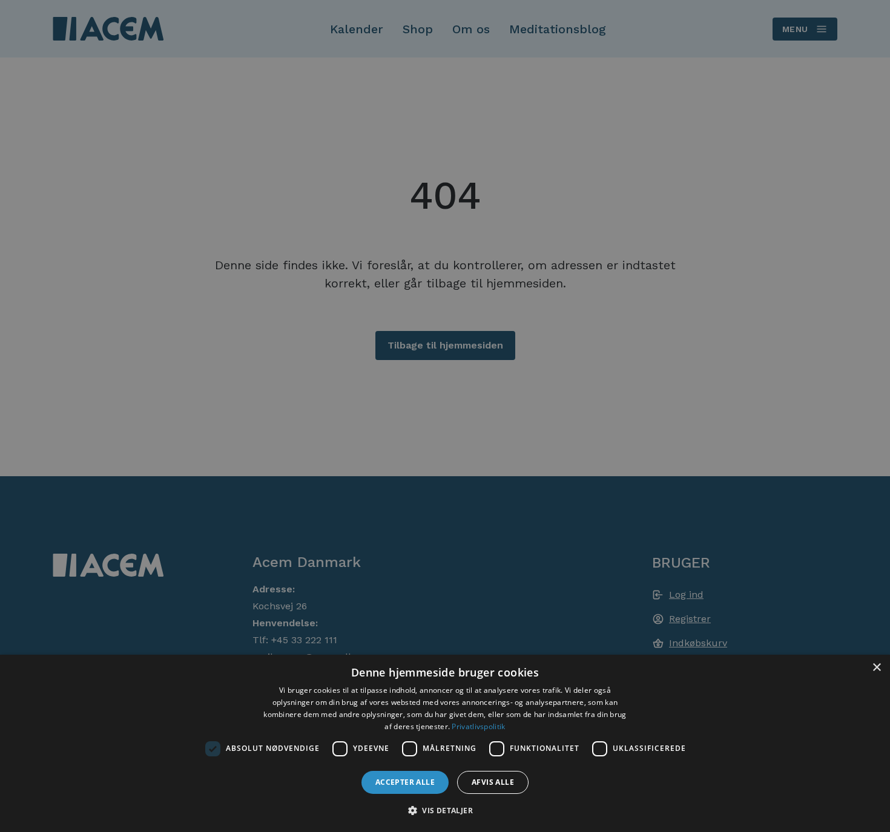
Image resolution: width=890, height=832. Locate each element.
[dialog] (445, 743)
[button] (445, 810)
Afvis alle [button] (493, 782)
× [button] (876, 667)
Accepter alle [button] (405, 782)
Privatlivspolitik (478, 726)
